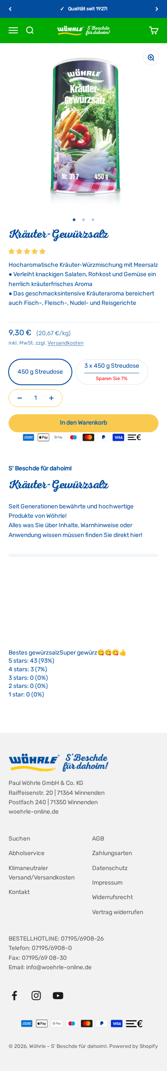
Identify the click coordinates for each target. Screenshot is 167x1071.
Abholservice (27, 853)
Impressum (107, 882)
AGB (98, 838)
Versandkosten (66, 343)
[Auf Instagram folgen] (36, 995)
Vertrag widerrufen (117, 912)
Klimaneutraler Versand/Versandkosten (42, 872)
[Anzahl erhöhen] (51, 398)
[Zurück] (10, 9)
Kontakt (19, 892)
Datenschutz (110, 868)
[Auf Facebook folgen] (14, 995)
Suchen (19, 838)
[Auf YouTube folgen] (58, 995)
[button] (28, 251)
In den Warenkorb (83, 422)
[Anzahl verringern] (19, 398)
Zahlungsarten (112, 853)
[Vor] (156, 9)
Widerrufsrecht (112, 897)
